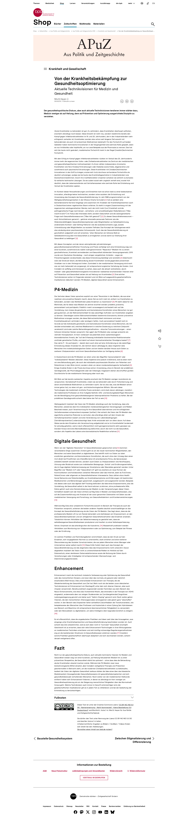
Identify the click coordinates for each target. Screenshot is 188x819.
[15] (83, 545)
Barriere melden (115, 806)
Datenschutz (58, 806)
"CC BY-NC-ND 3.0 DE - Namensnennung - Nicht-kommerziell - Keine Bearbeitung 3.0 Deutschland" (105, 707)
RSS (87, 806)
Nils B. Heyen (61, 99)
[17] (118, 633)
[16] (55, 613)
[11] (118, 431)
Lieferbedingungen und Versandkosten (88, 771)
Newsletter (79, 806)
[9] (131, 365)
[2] (102, 216)
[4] (121, 258)
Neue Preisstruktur (59, 771)
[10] (105, 398)
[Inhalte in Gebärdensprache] (148, 4)
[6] (113, 302)
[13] (55, 500)
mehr (131, 3)
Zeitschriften (43, 31)
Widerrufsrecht (116, 771)
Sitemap (69, 806)
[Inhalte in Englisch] (153, 4)
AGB (45, 771)
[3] (77, 238)
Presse (103, 806)
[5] (113, 274)
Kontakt (95, 806)
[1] (106, 200)
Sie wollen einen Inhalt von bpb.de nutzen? (94, 729)
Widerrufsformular (137, 771)
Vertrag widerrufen (94, 778)
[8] (122, 351)
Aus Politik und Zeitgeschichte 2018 (84, 31)
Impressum (47, 806)
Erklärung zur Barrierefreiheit (134, 806)
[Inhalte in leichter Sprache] (142, 4)
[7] (129, 340)
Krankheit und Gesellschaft (107, 31)
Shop (35, 31)
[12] (118, 448)
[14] (101, 525)
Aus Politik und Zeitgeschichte (60, 31)
